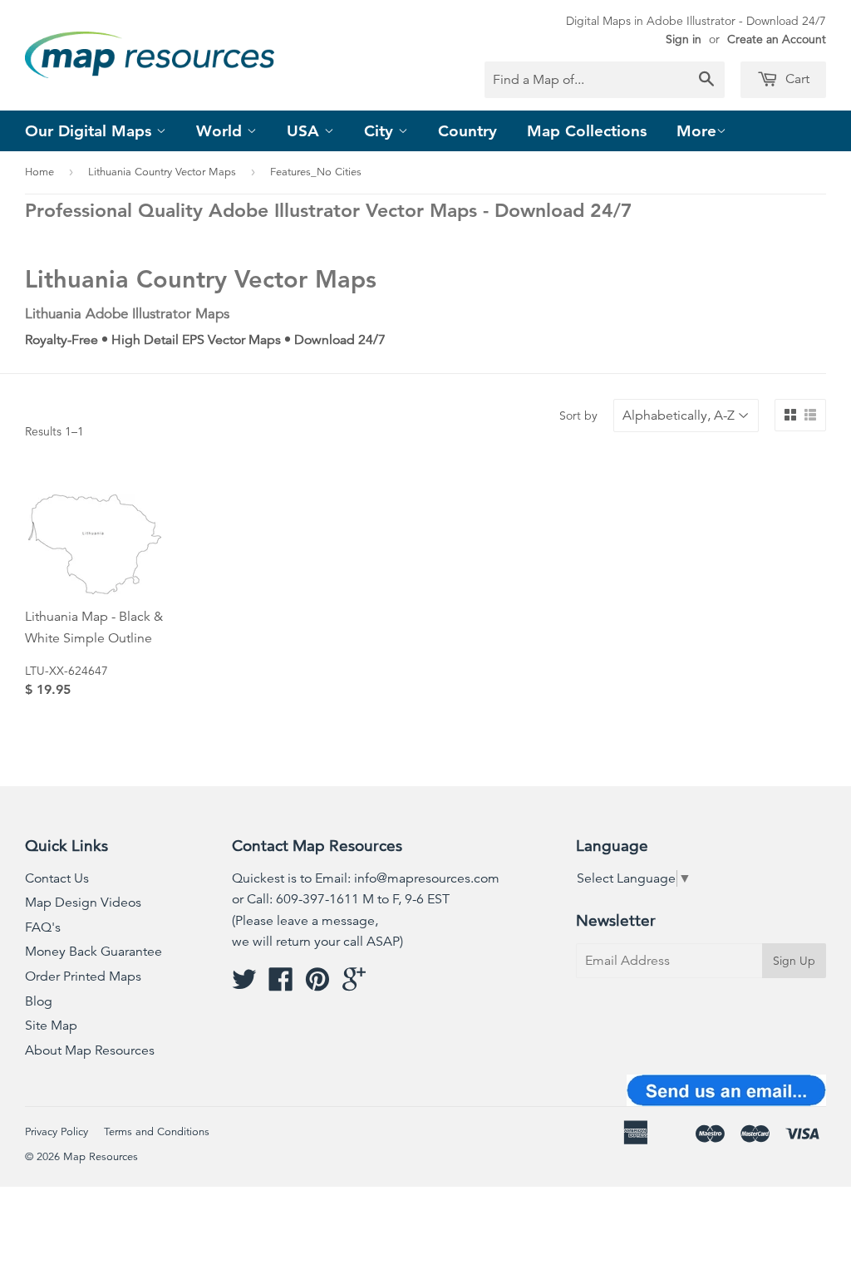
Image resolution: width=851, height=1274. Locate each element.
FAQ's (43, 927)
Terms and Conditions (156, 1132)
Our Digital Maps (90, 130)
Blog (38, 1001)
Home (39, 172)
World (221, 130)
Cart (795, 79)
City (381, 130)
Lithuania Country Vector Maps (162, 172)
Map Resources (100, 1156)
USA (305, 130)
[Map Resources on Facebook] (280, 984)
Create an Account (776, 39)
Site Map (51, 1025)
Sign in (683, 39)
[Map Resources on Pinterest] (317, 984)
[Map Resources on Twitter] (244, 984)
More (696, 130)
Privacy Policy (56, 1132)
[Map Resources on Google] (354, 984)
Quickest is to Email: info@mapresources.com (365, 878)
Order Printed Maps (83, 976)
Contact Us (57, 878)
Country (467, 130)
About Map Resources (90, 1050)
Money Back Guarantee (93, 951)
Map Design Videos (83, 902)
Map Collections (587, 130)
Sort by (578, 415)
